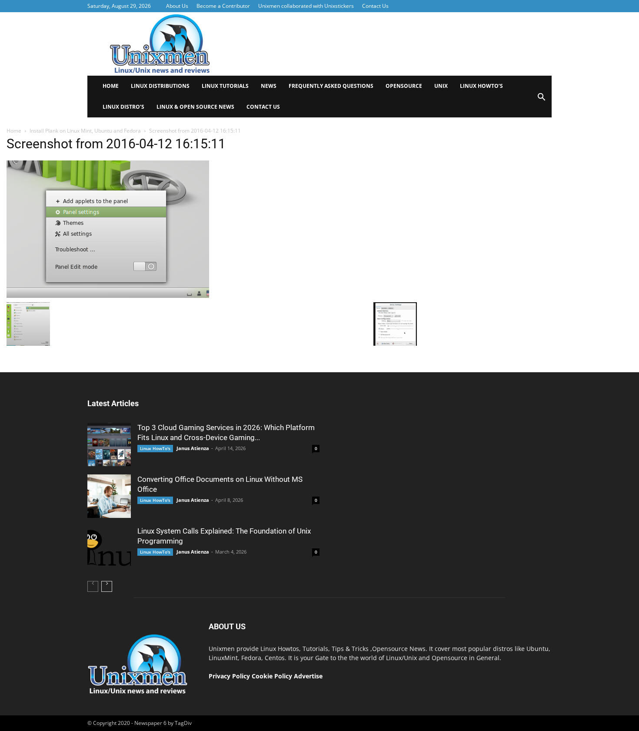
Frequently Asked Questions (331, 86)
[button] (541, 99)
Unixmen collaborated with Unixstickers (306, 6)
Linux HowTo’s (481, 86)
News (268, 86)
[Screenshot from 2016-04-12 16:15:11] (108, 295)
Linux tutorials (225, 86)
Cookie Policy (273, 676)
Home (111, 86)
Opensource (404, 86)
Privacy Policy (229, 676)
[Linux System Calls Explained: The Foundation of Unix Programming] (109, 548)
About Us (177, 6)
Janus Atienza (192, 448)
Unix (441, 86)
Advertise (308, 676)
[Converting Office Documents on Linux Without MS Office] (109, 496)
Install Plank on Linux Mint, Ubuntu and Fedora (85, 130)
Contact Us (375, 6)
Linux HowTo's (155, 448)
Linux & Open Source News (195, 106)
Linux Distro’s (123, 106)
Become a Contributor (223, 6)
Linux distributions (160, 86)
